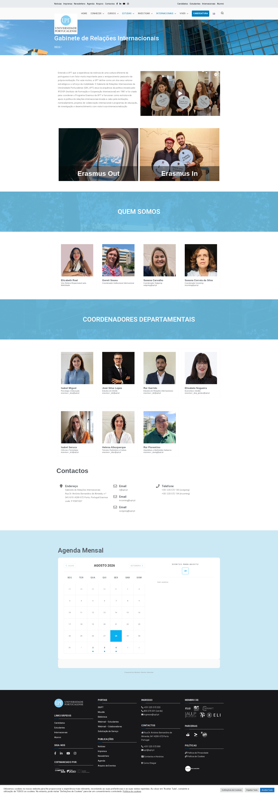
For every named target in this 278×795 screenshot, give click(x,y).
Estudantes (195, 4)
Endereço (71, 486)
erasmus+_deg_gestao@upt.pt (197, 393)
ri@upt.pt (123, 490)
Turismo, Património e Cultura (114, 450)
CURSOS (112, 13)
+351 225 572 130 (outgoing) (176, 490)
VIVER (182, 13)
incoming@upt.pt (191, 285)
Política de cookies (132, 791)
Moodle (101, 712)
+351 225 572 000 (152, 746)
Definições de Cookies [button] (232, 790)
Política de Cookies (196, 756)
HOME (84, 13)
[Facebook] (117, 4)
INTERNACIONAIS (164, 13)
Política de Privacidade (197, 753)
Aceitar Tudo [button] (267, 790)
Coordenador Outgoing (152, 283)
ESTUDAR (126, 13)
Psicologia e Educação (70, 391)
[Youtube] (124, 4)
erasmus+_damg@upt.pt (153, 452)
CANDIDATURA (200, 13)
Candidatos (182, 4)
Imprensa (67, 4)
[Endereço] (61, 486)
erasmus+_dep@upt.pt (70, 393)
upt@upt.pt (149, 750)
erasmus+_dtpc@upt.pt (111, 452)
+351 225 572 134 (170, 493)
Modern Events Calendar (143, 672)
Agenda (90, 4)
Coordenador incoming (194, 283)
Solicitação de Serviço (108, 731)
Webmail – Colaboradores (110, 726)
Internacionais (208, 4)
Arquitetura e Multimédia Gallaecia (157, 450)
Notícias (101, 746)
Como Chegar (149, 763)
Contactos (110, 4)
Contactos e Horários (154, 756)
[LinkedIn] (120, 4)
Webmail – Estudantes (108, 722)
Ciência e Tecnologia (69, 450)
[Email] (115, 486)
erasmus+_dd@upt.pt (111, 393)
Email (122, 486)
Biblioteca (102, 717)
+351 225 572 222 (152, 707)
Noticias (58, 4)
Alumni (220, 4)
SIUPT (101, 707)
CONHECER (96, 13)
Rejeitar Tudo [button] (252, 790)
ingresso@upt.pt (151, 714)
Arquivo (99, 4)
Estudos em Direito (110, 391)
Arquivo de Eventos (107, 766)
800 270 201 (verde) (153, 711)
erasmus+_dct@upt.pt (70, 452)
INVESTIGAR (144, 13)
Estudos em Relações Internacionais (158, 391)
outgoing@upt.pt (150, 285)
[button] (102, 13)
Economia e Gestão (193, 391)
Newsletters (79, 4)
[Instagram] (128, 4)
